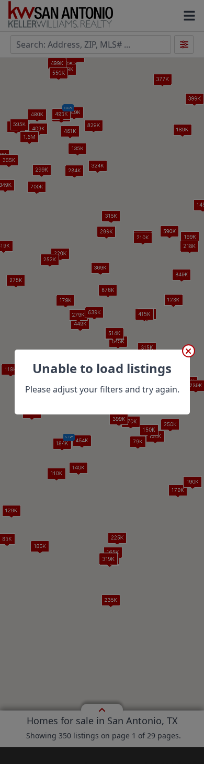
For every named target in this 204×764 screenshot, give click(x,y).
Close (188, 350)
